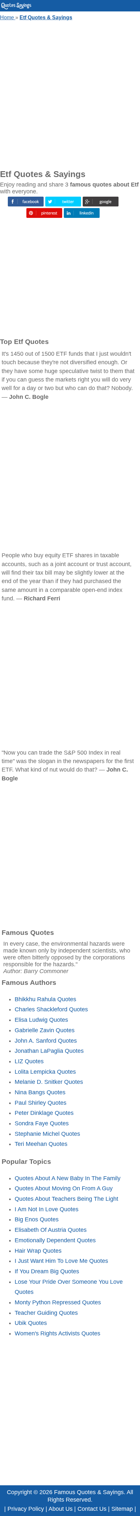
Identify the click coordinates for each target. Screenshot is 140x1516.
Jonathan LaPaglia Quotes (49, 1051)
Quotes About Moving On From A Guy (64, 1188)
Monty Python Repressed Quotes (58, 1302)
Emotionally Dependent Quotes (55, 1240)
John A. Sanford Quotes (46, 1040)
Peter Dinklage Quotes (44, 1113)
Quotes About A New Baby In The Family (67, 1178)
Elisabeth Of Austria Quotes (51, 1230)
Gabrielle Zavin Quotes (45, 1030)
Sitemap (122, 1509)
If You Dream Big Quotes (47, 1271)
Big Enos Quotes (37, 1219)
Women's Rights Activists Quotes (57, 1333)
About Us (61, 1509)
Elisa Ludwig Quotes (41, 1020)
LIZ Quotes (29, 1061)
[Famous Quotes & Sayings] (16, 8)
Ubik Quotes (31, 1323)
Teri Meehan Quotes (41, 1144)
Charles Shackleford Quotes (51, 1009)
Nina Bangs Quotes (40, 1092)
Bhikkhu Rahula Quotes (45, 999)
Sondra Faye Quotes (42, 1123)
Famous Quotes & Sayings (89, 1492)
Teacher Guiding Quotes (46, 1313)
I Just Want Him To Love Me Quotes (61, 1261)
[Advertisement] (70, 93)
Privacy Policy (25, 1509)
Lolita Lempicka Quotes (45, 1071)
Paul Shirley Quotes (40, 1103)
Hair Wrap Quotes (38, 1250)
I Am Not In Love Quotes (46, 1209)
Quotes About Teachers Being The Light (66, 1199)
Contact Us (91, 1509)
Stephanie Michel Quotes (47, 1134)
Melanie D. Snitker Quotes (49, 1082)
